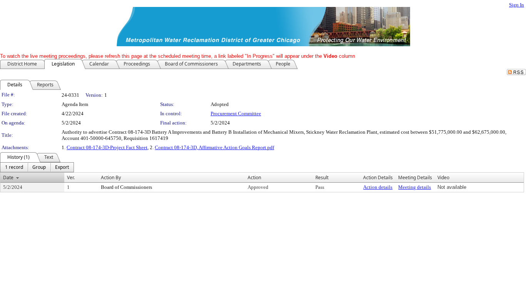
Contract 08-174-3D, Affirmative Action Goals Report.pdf (214, 147)
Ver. (71, 177)
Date (8, 177)
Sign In (516, 5)
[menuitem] (14, 167)
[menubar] (37, 167)
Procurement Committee (236, 113)
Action (254, 177)
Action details (377, 187)
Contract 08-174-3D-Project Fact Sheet (107, 147)
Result (321, 177)
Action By (111, 177)
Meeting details (414, 187)
